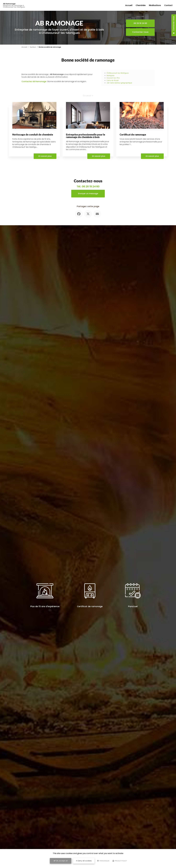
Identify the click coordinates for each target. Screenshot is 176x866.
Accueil (128, 5)
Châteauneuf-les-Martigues (118, 73)
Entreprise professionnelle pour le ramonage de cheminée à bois (85, 135)
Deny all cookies (84, 861)
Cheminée (141, 5)
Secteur (33, 47)
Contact (168, 5)
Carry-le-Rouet (113, 80)
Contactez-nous (140, 32)
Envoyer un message (88, 193)
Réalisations (155, 5)
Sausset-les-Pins (113, 78)
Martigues (110, 75)
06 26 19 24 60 (140, 23)
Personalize (104, 861)
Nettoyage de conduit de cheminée (32, 134)
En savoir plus (45, 156)
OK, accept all (61, 861)
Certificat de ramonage (133, 134)
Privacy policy (120, 861)
